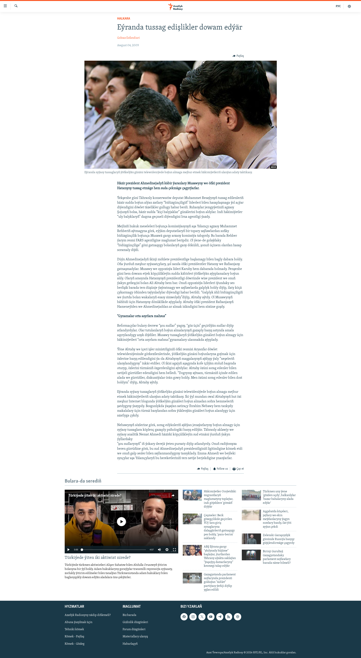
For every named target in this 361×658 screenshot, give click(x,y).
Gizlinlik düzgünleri (135, 622)
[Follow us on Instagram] (192, 616)
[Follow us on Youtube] (210, 616)
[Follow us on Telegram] (219, 616)
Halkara (123, 18)
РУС (338, 6)
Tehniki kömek (74, 629)
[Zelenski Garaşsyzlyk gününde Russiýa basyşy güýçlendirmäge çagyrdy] (251, 538)
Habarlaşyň (130, 643)
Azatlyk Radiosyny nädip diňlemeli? (88, 615)
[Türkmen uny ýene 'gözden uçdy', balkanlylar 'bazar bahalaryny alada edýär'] (251, 495)
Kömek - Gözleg (74, 643)
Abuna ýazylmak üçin (78, 622)
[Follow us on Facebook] (184, 616)
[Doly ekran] (174, 549)
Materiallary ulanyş (135, 636)
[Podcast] (237, 616)
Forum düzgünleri (134, 629)
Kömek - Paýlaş (74, 636)
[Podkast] (349, 6)
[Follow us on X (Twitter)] (202, 616)
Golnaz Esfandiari (128, 37)
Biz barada (129, 615)
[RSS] (228, 616)
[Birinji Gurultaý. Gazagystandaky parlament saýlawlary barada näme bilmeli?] (251, 555)
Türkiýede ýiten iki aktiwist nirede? (94, 496)
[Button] (238, 56)
